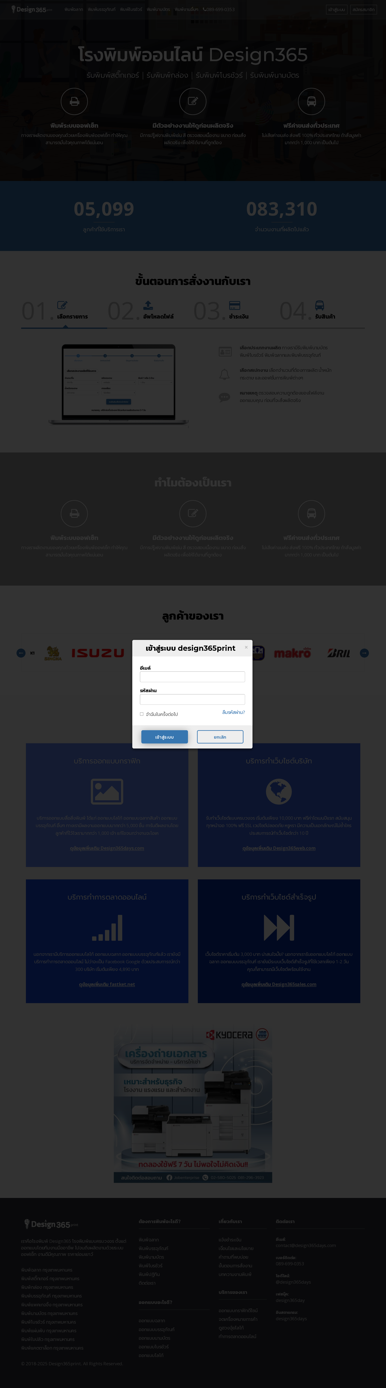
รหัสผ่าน (148, 690)
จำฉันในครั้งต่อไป (162, 714)
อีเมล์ (145, 667)
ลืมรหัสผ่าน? (233, 712)
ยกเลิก (220, 737)
